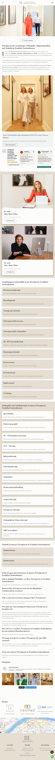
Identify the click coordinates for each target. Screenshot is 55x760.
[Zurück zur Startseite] (27, 2)
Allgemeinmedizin (27, 53)
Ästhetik (35, 53)
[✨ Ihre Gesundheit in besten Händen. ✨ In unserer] (8, 679)
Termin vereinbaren (28, 40)
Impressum (34, 755)
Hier (30, 655)
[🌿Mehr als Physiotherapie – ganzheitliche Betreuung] (47, 679)
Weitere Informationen (10, 145)
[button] (52, 2)
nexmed (23, 644)
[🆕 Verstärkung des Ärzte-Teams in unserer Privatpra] (34, 679)
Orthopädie (13, 53)
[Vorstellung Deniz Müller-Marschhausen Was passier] (21, 679)
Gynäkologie (19, 53)
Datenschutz (28, 755)
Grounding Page (22, 755)
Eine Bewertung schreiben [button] (15, 164)
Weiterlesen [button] (23, 163)
